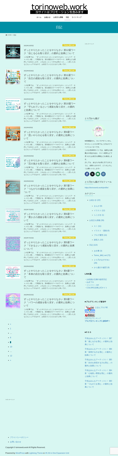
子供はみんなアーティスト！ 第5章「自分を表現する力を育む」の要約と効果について (98, 363)
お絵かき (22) (94, 200)
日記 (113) (93, 245)
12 (11, 356)
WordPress (20, 453)
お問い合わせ (15, 442)
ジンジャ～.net (93, 285)
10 (11, 347)
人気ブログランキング (93, 318)
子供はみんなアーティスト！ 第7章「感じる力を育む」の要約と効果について (98, 341)
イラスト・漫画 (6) (101, 231)
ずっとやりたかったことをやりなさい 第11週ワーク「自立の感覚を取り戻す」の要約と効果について (49, 78)
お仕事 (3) (98, 251)
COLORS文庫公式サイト (97, 288)
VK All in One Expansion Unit (57, 453)
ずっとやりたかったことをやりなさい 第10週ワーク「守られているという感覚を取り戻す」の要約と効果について (49, 106)
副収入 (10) (98, 240)
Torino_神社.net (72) (102, 255)
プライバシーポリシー (19, 437)
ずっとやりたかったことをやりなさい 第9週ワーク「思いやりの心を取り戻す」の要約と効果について (49, 135)
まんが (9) (98, 206)
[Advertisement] (99, 79)
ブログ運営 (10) (100, 235)
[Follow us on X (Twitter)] (92, 174)
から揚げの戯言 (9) (101, 267)
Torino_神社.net (69, 45)
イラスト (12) (99, 210)
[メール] (98, 174)
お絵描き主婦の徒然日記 (97, 279)
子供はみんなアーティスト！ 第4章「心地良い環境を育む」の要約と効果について (98, 373)
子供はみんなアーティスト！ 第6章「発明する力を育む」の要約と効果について (98, 352)
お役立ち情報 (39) (96, 220)
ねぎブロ (90, 282)
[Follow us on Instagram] (103, 174)
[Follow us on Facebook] (87, 174)
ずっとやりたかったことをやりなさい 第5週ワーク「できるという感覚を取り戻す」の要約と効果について (49, 245)
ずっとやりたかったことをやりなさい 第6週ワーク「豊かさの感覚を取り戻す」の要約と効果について (49, 217)
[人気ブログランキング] (90, 315)
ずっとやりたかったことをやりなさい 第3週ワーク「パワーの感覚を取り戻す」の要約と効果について (49, 302)
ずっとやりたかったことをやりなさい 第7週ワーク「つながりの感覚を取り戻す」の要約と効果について (49, 188)
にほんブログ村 (101, 307)
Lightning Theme (36, 453)
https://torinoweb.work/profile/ (96, 188)
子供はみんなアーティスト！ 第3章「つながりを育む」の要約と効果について (98, 384)
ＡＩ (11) (97, 226)
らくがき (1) (99, 215)
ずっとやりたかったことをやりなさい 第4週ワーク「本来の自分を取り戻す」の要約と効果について (49, 273)
